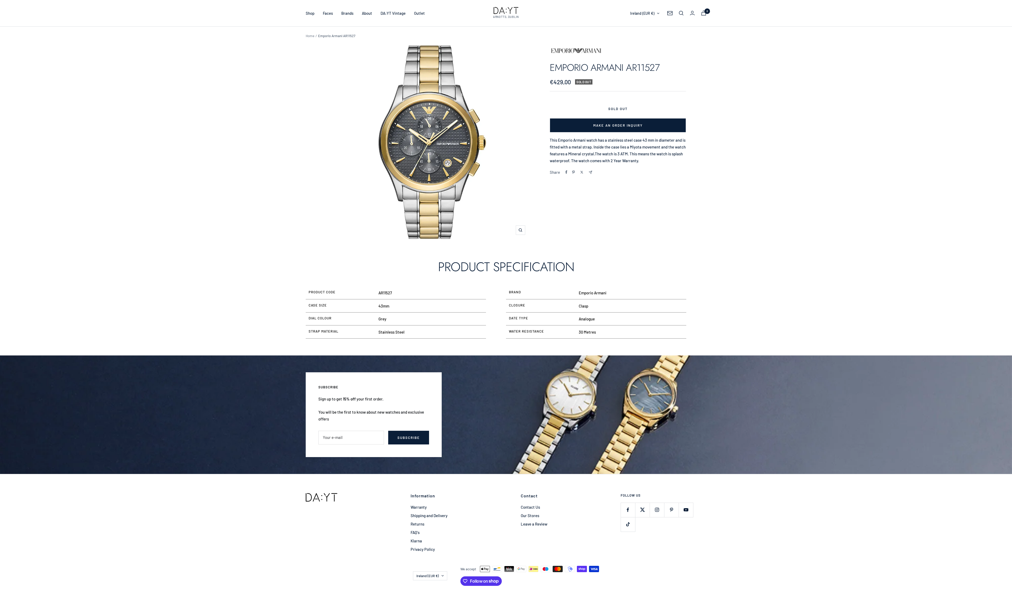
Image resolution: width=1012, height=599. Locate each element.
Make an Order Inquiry (618, 125)
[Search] (681, 13)
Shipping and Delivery (429, 515)
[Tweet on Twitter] (582, 172)
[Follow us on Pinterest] (671, 510)
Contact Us (530, 507)
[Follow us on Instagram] (657, 510)
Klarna (416, 540)
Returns (417, 524)
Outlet (419, 13)
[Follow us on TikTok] (628, 524)
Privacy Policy (423, 549)
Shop (310, 13)
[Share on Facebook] (566, 172)
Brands (347, 13)
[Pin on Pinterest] (573, 172)
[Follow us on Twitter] (642, 510)
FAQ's (415, 532)
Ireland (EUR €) (642, 13)
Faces (328, 13)
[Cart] (703, 13)
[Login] (692, 13)
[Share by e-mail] (590, 172)
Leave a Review (534, 524)
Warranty (419, 507)
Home (310, 36)
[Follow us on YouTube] (686, 510)
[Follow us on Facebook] (628, 510)
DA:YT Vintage (393, 13)
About (367, 13)
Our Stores (530, 515)
